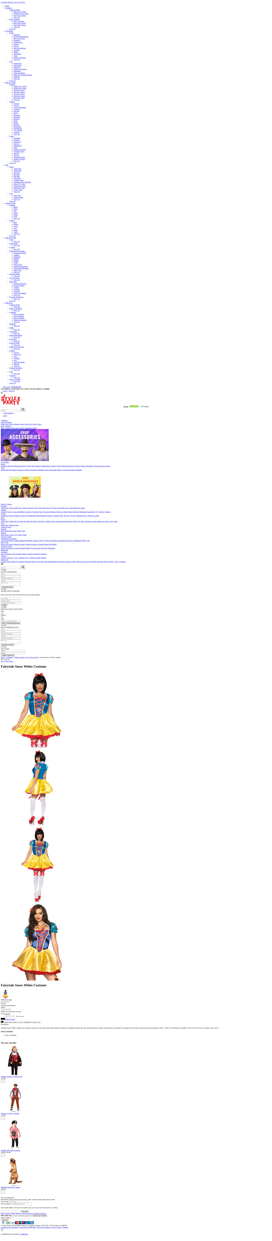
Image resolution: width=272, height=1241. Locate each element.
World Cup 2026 (19, 159)
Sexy (15, 360)
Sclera (16, 213)
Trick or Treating (15, 379)
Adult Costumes (14, 10)
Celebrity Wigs (19, 180)
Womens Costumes (20, 320)
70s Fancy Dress (19, 94)
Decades (12, 84)
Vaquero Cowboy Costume (10, 1113)
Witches (16, 364)
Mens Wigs (17, 195)
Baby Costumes (19, 21)
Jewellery (17, 50)
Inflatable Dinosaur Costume (10, 1187)
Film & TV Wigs (19, 184)
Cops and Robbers (20, 107)
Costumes (8, 8)
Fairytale (16, 111)
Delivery (19, 1213)
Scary (15, 356)
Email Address (6, 1204)
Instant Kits (17, 63)
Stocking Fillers (14, 274)
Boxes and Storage (20, 284)
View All (17, 17)
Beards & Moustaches (21, 37)
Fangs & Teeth (14, 343)
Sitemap (65, 1227)
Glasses (16, 44)
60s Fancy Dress (19, 92)
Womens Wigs (18, 197)
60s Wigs (17, 174)
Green (16, 226)
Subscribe (5, 1220)
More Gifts (13, 282)
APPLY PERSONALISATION (11, 623)
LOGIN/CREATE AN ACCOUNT (13, 2)
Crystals (12, 247)
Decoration (13, 339)
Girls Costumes (19, 316)
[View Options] (3, 1081)
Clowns (16, 105)
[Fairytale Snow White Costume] (38, 747)
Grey (15, 228)
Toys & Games (14, 278)
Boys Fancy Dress (20, 23)
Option (3, 615)
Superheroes (18, 128)
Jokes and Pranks (19, 73)
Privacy (43, 1213)
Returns (30, 1213)
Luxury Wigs (18, 190)
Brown (16, 224)
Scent (11, 240)
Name (3, 651)
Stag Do (16, 153)
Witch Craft (17, 270)
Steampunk (17, 127)
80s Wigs (17, 176)
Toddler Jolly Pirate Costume (10, 1150)
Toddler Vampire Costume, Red (11, 1076)
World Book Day (19, 157)
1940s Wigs (17, 171)
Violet (16, 232)
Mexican (16, 119)
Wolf (15, 217)
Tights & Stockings (20, 69)
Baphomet (17, 257)
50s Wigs (17, 173)
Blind (15, 209)
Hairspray (17, 67)
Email (3, 653)
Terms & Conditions (44, 1227)
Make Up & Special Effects (23, 75)
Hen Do (16, 144)
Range (11, 33)
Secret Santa (13, 243)
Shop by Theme (10, 83)
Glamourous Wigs (20, 186)
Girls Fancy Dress (20, 25)
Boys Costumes (19, 314)
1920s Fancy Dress (20, 86)
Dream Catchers (19, 285)
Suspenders (17, 54)
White (16, 215)
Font (2, 611)
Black (16, 207)
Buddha (16, 259)
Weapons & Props (20, 58)
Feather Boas (18, 42)
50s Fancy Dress (19, 90)
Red (15, 211)
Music (16, 121)
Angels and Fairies (20, 253)
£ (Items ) (8, 413)
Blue (15, 222)
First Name (5, 1201)
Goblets (16, 287)
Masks (16, 52)
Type (11, 61)
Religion (16, 125)
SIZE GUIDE (10, 1019)
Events (11, 136)
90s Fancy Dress (19, 98)
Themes (12, 102)
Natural (11, 220)
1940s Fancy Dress (20, 88)
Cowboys (17, 109)
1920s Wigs (17, 169)
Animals (16, 104)
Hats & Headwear (20, 48)
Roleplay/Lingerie (20, 150)
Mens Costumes (19, 318)
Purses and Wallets (20, 293)
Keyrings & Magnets (16, 297)
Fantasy (16, 261)
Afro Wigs (17, 178)
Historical (17, 117)
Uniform (16, 132)
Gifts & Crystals (10, 238)
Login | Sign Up (8, 391)
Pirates (16, 123)
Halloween (17, 142)
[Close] (136, 1236)
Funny (16, 113)
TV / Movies (18, 130)
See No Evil (18, 264)
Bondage (17, 77)
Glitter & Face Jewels (16, 347)
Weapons (12, 324)
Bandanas (17, 35)
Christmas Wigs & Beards (22, 182)
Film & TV (17, 354)
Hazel (16, 230)
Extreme (12, 205)
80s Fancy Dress (19, 96)
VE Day (16, 155)
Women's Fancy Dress (21, 14)
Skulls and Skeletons (21, 266)
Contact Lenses (10, 203)
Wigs (6, 165)
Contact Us (37, 1213)
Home (7, 6)
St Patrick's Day (19, 151)
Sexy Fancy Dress (20, 15)
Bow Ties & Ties (19, 38)
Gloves (16, 46)
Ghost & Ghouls (19, 362)
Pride (15, 148)
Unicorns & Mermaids (21, 268)
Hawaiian (17, 115)
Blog (2, 1213)
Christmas (17, 138)
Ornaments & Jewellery (17, 251)
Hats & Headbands (15, 335)
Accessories (9, 31)
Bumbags (17, 40)
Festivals (16, 140)
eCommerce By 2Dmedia (9, 1227)
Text (2, 619)
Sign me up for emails (39, 1215)
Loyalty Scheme (10, 1213)
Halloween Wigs (19, 188)
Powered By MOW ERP (27, 1227)
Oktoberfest (17, 146)
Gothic (16, 263)
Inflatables (17, 71)
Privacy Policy (57, 1227)
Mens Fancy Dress (20, 12)
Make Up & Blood (15, 308)
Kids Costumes (14, 19)
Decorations (18, 65)
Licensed (17, 291)
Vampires (17, 358)
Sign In (24, 1213)
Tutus (15, 56)
